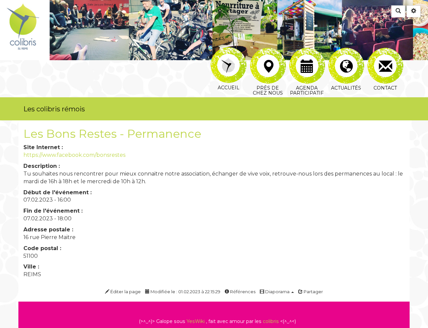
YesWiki (196, 321)
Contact (385, 51)
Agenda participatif (306, 51)
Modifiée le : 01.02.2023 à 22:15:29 (184, 291)
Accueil (228, 51)
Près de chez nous (267, 51)
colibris (271, 321)
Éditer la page (125, 291)
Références (242, 291)
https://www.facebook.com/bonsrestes (74, 155)
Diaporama (277, 291)
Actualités (345, 51)
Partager (313, 291)
